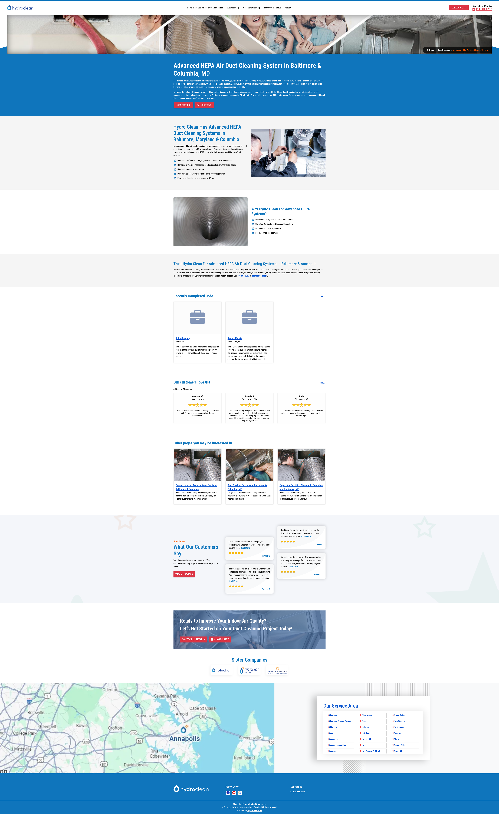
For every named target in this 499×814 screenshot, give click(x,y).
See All (323, 296)
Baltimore (216, 95)
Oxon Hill (398, 751)
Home (189, 8)
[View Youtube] (234, 792)
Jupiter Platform (254, 810)
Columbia (225, 95)
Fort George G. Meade (371, 751)
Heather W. (265, 556)
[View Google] (239, 792)
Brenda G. (266, 589)
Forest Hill (366, 739)
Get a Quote (457, 8)
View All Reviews (184, 574)
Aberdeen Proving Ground (340, 721)
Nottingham (399, 727)
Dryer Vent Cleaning (251, 8)
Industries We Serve (272, 8)
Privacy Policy (248, 804)
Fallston (365, 727)
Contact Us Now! (192, 639)
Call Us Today (204, 105)
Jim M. (319, 544)
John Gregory (183, 338)
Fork (364, 745)
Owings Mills (399, 745)
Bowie (253, 95)
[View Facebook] (228, 792)
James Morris (235, 338)
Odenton (397, 733)
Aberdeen (333, 715)
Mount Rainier (400, 715)
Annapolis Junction (337, 745)
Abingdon (333, 727)
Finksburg (366, 733)
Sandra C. (318, 574)
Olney (396, 739)
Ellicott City (367, 715)
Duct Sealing (198, 8)
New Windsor (399, 721)
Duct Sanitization (215, 8)
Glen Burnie (245, 95)
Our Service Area (340, 706)
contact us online (259, 276)
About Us (289, 8)
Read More (245, 548)
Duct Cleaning (233, 8)
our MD (273, 95)
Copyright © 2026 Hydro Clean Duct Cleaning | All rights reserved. (250, 807)
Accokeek (333, 733)
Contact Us (183, 105)
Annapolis (234, 95)
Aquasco (333, 751)
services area (282, 95)
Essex (364, 721)
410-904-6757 (484, 9)
